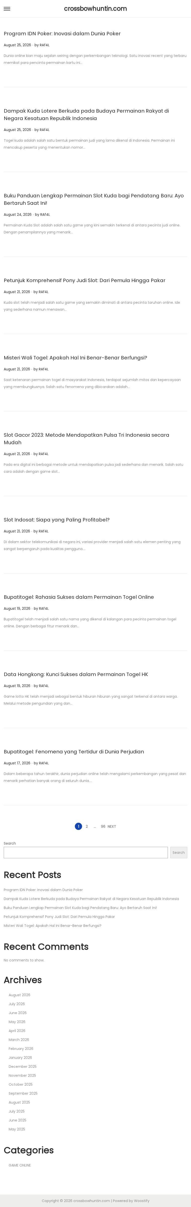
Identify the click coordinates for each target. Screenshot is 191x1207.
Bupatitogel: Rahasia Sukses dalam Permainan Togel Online (79, 597)
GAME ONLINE (20, 1165)
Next (112, 826)
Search (10, 843)
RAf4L (44, 45)
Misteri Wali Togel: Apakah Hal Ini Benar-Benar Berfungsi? (75, 357)
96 (103, 826)
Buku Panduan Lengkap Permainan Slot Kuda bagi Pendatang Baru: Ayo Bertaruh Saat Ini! (80, 907)
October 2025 (21, 1084)
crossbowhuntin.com (95, 8)
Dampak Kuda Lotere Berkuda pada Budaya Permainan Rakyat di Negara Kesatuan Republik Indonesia (91, 898)
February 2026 (21, 1048)
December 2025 (23, 1066)
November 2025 (22, 1075)
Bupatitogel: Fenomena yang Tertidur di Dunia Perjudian (74, 751)
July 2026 (17, 1003)
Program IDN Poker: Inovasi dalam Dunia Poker (62, 33)
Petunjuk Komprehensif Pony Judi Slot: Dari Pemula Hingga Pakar (84, 280)
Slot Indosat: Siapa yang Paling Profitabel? (57, 519)
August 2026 (19, 994)
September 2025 (23, 1093)
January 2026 (20, 1057)
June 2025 (17, 1120)
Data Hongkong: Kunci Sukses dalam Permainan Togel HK (76, 674)
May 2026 (17, 1021)
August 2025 (19, 1102)
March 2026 (19, 1039)
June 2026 (18, 1012)
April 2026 (17, 1030)
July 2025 (17, 1111)
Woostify (141, 1200)
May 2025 (17, 1129)
